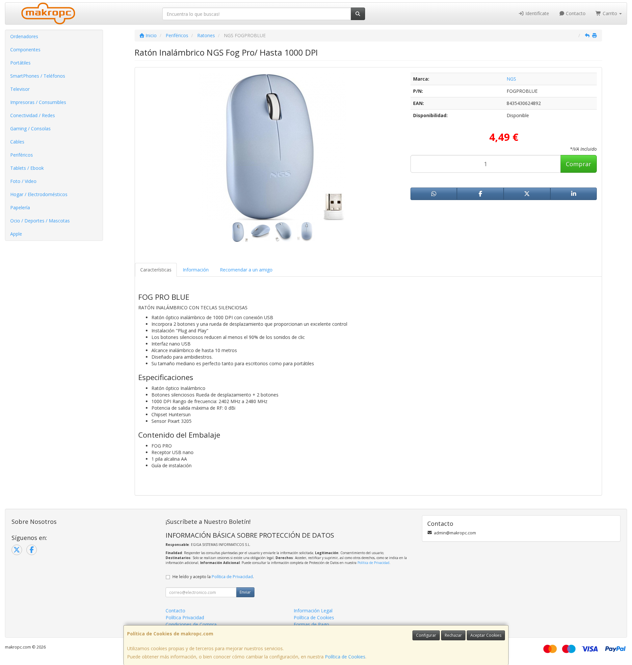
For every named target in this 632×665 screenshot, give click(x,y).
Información (196, 270)
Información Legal (313, 610)
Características (155, 270)
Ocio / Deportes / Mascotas (40, 220)
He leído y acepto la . (213, 576)
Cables (17, 142)
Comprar (578, 164)
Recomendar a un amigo (246, 270)
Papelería (20, 207)
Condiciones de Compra (191, 624)
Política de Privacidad (373, 562)
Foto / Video (23, 181)
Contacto (575, 13)
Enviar (245, 592)
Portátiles (20, 63)
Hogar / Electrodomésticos (38, 194)
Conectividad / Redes (32, 115)
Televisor (20, 89)
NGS (511, 79)
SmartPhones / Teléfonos (37, 76)
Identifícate (536, 13)
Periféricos (21, 155)
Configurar (426, 635)
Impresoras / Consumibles (38, 102)
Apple (16, 234)
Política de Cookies (345, 656)
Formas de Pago (311, 624)
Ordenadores (24, 36)
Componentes (25, 49)
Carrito (610, 13)
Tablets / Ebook (27, 168)
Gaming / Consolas (30, 128)
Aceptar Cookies (485, 635)
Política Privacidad (185, 617)
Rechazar (453, 635)
